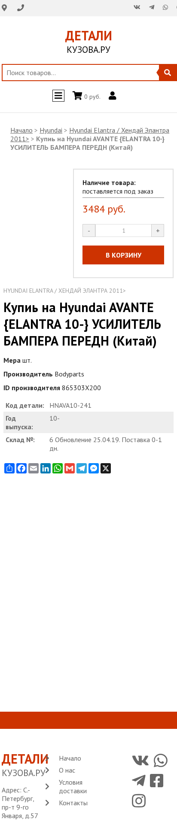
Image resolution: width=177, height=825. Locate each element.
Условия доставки (73, 786)
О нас (67, 770)
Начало (21, 130)
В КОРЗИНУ (123, 255)
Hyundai (51, 130)
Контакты (73, 802)
